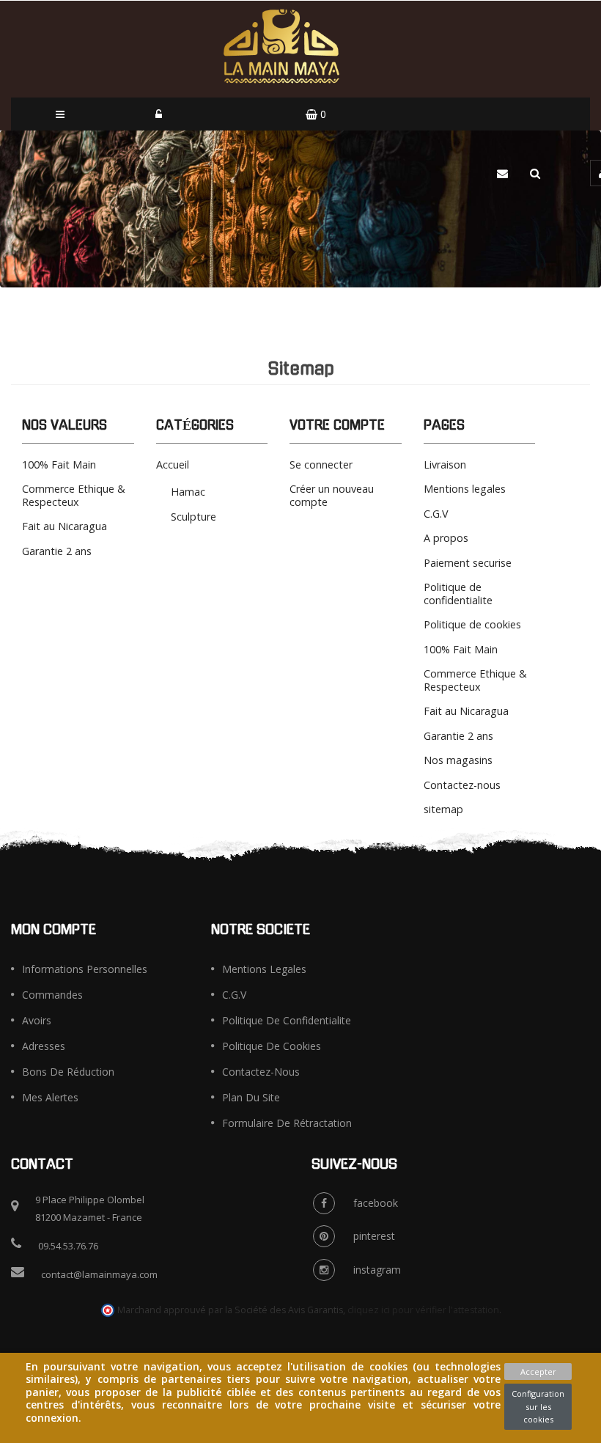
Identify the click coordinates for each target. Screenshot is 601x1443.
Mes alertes (50, 1097)
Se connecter (321, 464)
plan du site (251, 1097)
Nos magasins (458, 760)
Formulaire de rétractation (287, 1123)
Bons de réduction (68, 1072)
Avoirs (36, 1020)
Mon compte (53, 929)
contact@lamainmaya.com (99, 1274)
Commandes (52, 995)
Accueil (172, 464)
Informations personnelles (84, 969)
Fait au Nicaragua (64, 526)
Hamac (188, 492)
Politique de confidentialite (458, 593)
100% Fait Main (59, 464)
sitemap (443, 809)
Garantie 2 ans (57, 551)
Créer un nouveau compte (332, 495)
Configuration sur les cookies (538, 1406)
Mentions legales (465, 489)
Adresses (43, 1046)
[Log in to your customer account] (158, 113)
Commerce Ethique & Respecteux (73, 495)
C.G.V (436, 514)
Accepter (538, 1371)
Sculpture (193, 517)
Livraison (445, 464)
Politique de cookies (472, 624)
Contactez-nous (462, 785)
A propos (446, 538)
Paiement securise (468, 563)
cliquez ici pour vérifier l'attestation (423, 1310)
